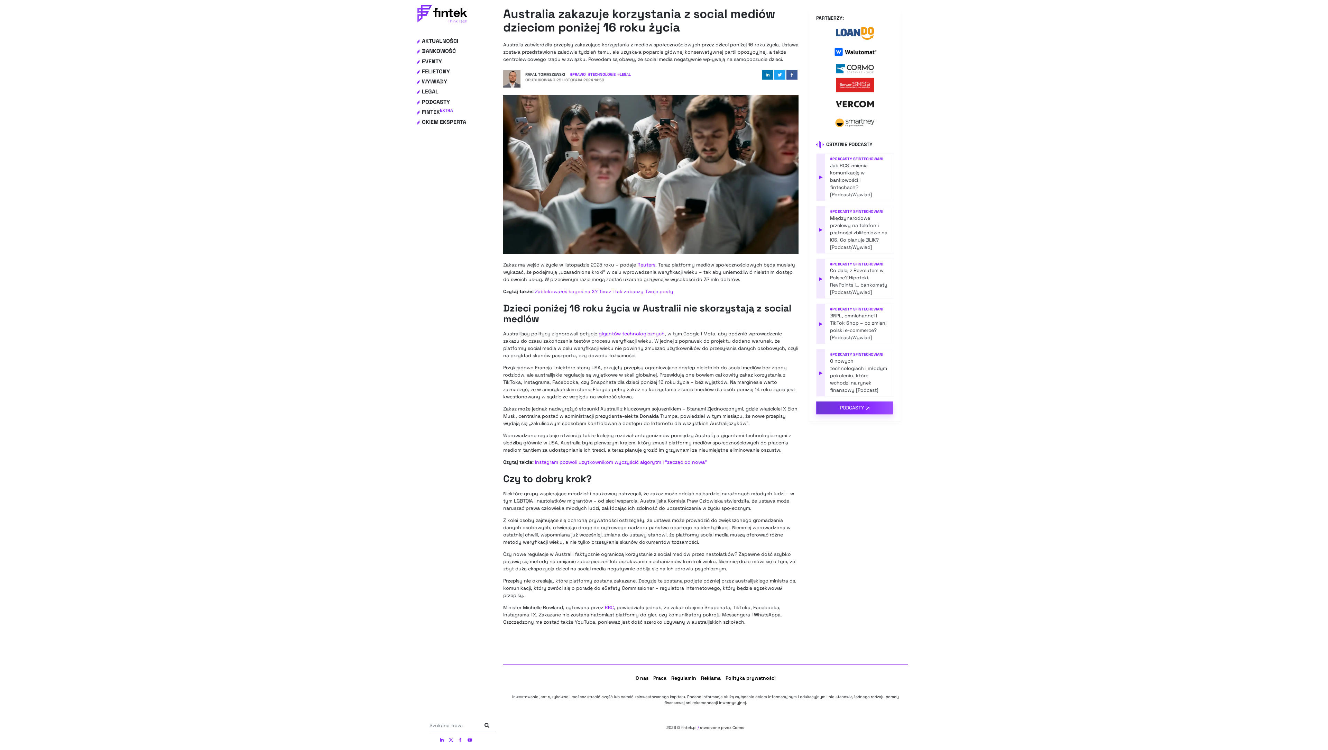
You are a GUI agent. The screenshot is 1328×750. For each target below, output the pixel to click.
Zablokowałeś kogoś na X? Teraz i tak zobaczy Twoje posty (604, 291)
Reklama (711, 678)
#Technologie (602, 74)
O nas (642, 678)
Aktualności (440, 41)
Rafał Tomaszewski (545, 74)
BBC (609, 607)
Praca (659, 678)
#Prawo (578, 74)
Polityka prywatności (751, 678)
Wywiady (434, 81)
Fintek (437, 112)
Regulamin (683, 678)
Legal (430, 91)
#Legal (624, 74)
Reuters (646, 265)
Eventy (432, 61)
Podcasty (436, 102)
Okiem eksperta (444, 122)
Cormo (738, 727)
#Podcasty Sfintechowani (856, 158)
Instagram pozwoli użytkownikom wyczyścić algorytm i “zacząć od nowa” (621, 462)
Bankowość (439, 51)
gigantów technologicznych (632, 334)
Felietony (436, 71)
